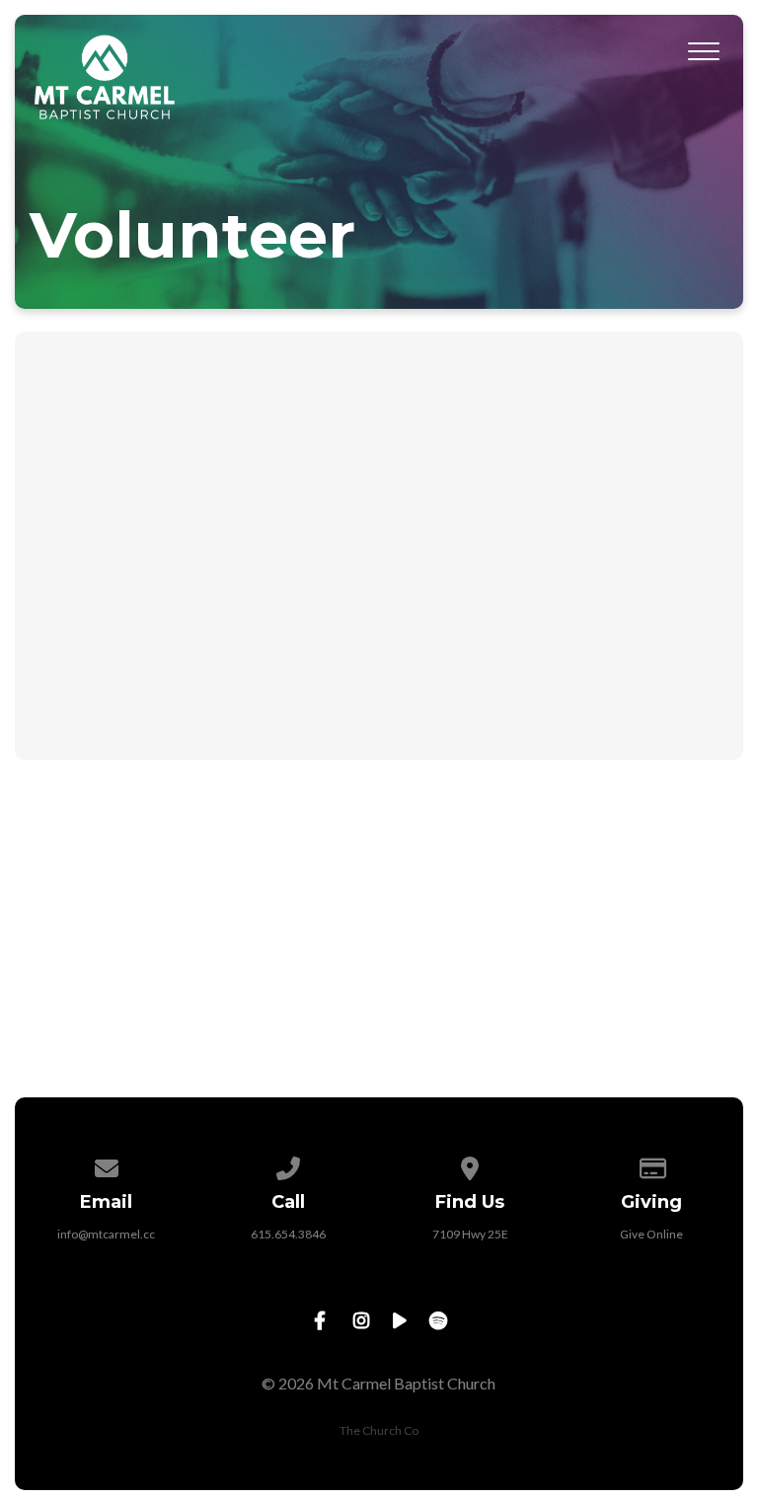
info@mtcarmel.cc (106, 1234)
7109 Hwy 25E (470, 1234)
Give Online (651, 1234)
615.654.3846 (288, 1234)
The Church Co (379, 1430)
